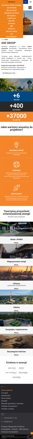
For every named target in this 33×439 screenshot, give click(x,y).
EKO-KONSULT (11, 16)
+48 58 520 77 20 (10, 418)
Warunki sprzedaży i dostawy (12, 403)
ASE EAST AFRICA (11, 31)
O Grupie (4, 393)
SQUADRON (11, 23)
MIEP (11, 26)
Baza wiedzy (6, 398)
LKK (11, 34)
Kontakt (4, 401)
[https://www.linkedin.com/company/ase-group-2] (4, 386)
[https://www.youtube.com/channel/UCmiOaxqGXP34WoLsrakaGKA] (2, 386)
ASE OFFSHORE (11, 8)
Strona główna (6, 390)
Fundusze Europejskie (9, 432)
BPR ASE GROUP (11, 10)
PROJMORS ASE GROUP (11, 13)
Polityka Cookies (7, 409)
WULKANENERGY (11, 36)
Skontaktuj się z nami (9, 73)
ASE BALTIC (11, 29)
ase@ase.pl (8, 422)
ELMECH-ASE (11, 18)
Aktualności (5, 395)
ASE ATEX (12, 21)
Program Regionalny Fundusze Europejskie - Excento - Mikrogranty (14, 428)
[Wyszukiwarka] (25, 2)
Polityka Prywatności (9, 406)
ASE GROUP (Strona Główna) (11, 5)
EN (30, 2)
